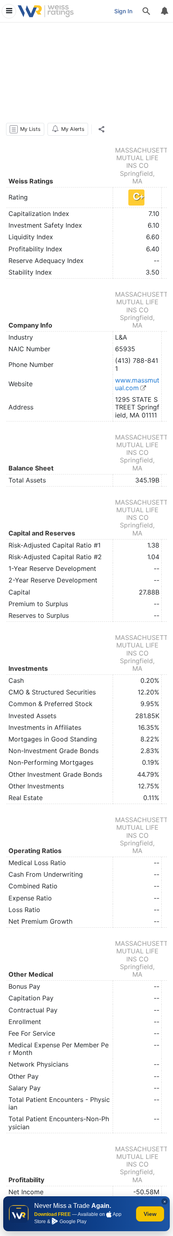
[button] (25, 129)
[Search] (146, 11)
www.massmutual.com (137, 384)
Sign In (123, 11)
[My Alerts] (164, 11)
